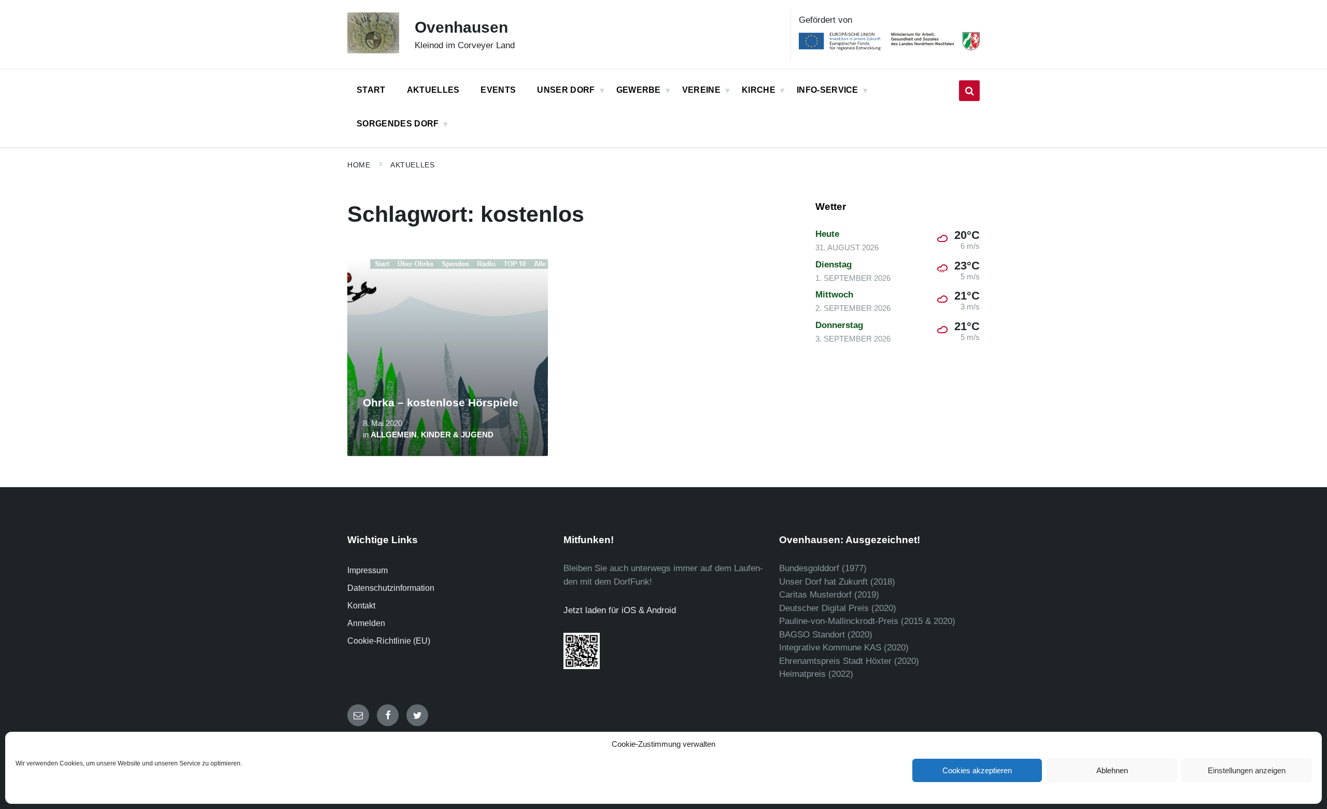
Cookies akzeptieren (977, 770)
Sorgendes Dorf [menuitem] (398, 123)
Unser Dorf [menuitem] (566, 90)
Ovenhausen (461, 27)
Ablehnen (1112, 770)
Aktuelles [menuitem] (433, 90)
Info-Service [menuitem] (827, 90)
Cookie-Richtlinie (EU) (388, 640)
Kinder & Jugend (457, 435)
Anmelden (366, 623)
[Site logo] (373, 50)
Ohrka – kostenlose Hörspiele (440, 402)
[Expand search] (969, 90)
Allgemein (394, 435)
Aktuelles (412, 165)
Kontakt (361, 605)
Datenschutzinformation (390, 588)
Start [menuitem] (371, 90)
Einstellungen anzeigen (1247, 770)
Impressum (367, 570)
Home (358, 165)
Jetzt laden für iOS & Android (619, 610)
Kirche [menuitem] (758, 90)
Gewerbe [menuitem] (638, 90)
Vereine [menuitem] (701, 90)
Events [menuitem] (498, 90)
